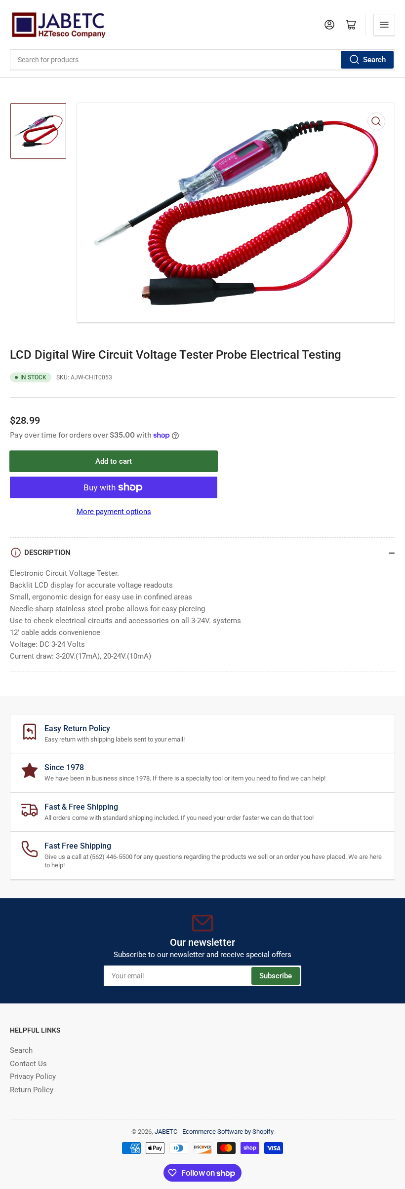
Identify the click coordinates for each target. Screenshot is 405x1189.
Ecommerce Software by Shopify (228, 1131)
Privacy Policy (33, 1076)
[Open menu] (384, 25)
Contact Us (28, 1063)
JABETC (166, 1131)
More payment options (114, 511)
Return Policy (31, 1089)
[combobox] (202, 59)
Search (374, 59)
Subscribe (275, 975)
